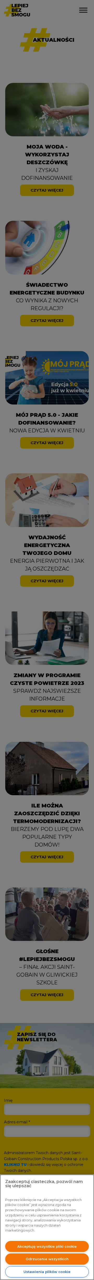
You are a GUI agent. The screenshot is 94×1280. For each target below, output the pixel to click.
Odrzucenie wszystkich (47, 1259)
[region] (47, 1227)
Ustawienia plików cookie (47, 1272)
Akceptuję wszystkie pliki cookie (47, 1246)
